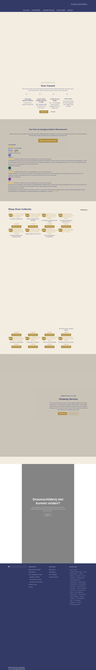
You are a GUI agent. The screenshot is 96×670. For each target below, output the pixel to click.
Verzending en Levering (35, 579)
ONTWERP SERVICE (25, 45)
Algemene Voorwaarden (35, 569)
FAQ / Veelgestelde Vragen (35, 574)
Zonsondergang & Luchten (75, 604)
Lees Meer (53, 111)
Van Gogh (81, 596)
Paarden (71, 592)
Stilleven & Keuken (82, 594)
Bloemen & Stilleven (74, 573)
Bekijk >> (48, 514)
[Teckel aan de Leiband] (49, 338)
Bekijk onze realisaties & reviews (48, 140)
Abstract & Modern (73, 569)
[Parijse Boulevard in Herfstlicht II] (66, 216)
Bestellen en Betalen (35, 577)
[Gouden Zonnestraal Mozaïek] (33, 215)
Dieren (84, 575)
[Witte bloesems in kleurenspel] (49, 231)
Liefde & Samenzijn (73, 583)
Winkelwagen (52, 572)
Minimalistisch (72, 588)
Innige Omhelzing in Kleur (33, 234)
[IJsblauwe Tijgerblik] (33, 338)
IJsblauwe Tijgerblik (33, 342)
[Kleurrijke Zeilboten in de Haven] (49, 216)
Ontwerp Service (73, 413)
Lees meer (55, 191)
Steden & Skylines (73, 594)
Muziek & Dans (73, 590)
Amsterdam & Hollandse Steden (76, 571)
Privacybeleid (32, 572)
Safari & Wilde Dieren (79, 592)
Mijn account (52, 569)
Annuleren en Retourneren (36, 582)
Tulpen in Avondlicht (16, 219)
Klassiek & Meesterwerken (75, 579)
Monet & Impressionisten (81, 588)
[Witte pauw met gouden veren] (66, 277)
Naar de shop (44, 111)
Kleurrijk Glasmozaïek (16, 342)
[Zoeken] (9, 10)
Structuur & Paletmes (74, 596)
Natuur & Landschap (81, 590)
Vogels (71, 600)
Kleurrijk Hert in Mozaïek (66, 342)
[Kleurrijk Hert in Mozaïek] (66, 338)
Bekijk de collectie (11, 45)
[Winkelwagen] (87, 10)
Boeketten (72, 575)
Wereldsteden (72, 602)
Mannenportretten (82, 583)
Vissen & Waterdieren (81, 598)
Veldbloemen (72, 598)
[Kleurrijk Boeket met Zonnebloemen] (16, 231)
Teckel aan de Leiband (49, 342)
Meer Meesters (73, 586)
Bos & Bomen (78, 575)
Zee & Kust (79, 602)
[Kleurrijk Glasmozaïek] (16, 338)
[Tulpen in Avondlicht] (16, 215)
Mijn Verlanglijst (53, 574)
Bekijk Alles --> (84, 209)
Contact (31, 587)
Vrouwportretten (77, 600)
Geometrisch (72, 577)
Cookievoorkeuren (53, 577)
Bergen (85, 571)
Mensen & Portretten (81, 586)
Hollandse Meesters (80, 577)
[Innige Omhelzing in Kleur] (33, 230)
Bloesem (81, 573)
